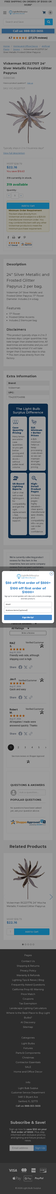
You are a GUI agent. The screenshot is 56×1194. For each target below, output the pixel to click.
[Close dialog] (51, 573)
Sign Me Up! (28, 617)
